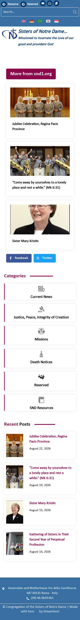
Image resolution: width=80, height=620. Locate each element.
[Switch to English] (23, 21)
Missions (41, 339)
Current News (41, 297)
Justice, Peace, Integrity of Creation (41, 317)
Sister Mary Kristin (25, 241)
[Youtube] (43, 3)
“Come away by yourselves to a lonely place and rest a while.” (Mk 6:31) (50, 473)
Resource (13, 4)
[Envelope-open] (50, 3)
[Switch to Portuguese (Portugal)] (40, 21)
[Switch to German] (32, 21)
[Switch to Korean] (48, 21)
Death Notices (41, 362)
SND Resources (41, 408)
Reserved (32, 4)
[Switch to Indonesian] (56, 21)
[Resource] (4, 4)
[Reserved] (23, 4)
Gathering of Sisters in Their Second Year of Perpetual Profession (49, 539)
